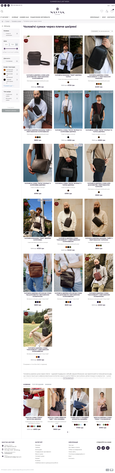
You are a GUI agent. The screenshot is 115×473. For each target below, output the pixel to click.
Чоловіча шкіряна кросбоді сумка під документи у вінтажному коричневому (68, 294)
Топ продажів (37, 384)
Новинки (26, 384)
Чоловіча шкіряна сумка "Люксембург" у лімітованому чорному (99, 76)
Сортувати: (95, 31)
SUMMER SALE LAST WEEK (74, 1)
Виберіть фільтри (10, 110)
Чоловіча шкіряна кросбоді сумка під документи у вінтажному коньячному (37, 294)
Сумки (7, 21)
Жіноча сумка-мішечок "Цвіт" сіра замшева (57, 418)
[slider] (5, 49)
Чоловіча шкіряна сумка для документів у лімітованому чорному (98, 185)
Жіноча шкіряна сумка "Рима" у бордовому (103, 418)
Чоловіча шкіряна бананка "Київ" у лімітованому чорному (98, 239)
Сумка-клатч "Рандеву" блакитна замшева (80, 418)
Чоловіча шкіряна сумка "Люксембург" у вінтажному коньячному (99, 294)
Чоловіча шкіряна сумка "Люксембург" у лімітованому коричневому (68, 239)
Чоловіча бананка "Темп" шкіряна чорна (68, 76)
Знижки (48, 384)
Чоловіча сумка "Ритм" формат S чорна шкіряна (68, 184)
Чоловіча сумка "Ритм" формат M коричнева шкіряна (68, 130)
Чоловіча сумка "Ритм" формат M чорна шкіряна (99, 130)
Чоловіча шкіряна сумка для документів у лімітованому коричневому (37, 76)
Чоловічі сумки (16, 21)
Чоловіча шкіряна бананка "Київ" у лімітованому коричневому (37, 130)
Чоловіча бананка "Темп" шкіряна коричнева (37, 239)
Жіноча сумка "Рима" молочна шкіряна (34, 418)
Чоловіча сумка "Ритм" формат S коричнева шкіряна (38, 184)
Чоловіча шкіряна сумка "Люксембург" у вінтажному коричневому (38, 349)
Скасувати (10, 107)
